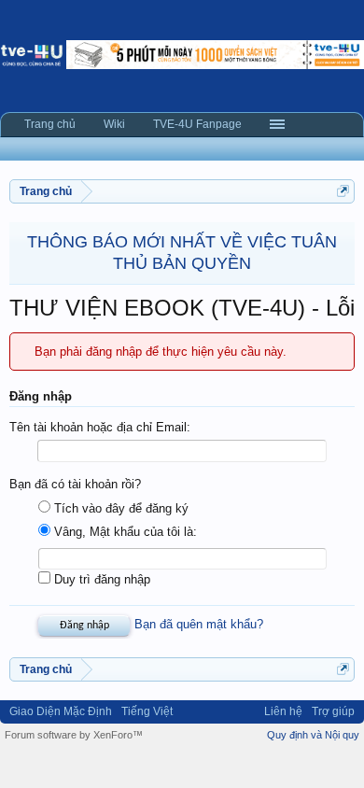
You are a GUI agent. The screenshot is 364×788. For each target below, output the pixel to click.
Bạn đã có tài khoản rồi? (75, 484)
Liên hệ (283, 711)
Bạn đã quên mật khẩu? (198, 624)
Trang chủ (50, 124)
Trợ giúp (333, 711)
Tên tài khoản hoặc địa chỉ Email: (99, 427)
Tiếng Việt (147, 711)
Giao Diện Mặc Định (60, 711)
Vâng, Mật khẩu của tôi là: (123, 532)
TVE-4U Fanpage (197, 124)
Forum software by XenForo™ (74, 734)
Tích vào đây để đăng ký (119, 508)
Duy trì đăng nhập (100, 579)
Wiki (114, 124)
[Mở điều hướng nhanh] (343, 191)
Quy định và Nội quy (313, 734)
